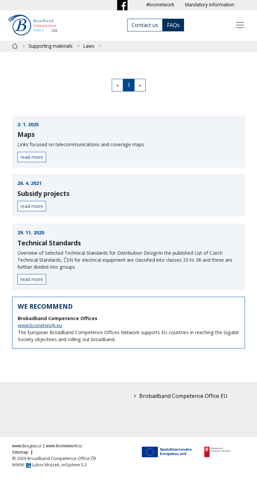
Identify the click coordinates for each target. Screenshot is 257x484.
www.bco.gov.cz (26, 446)
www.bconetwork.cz (64, 446)
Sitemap (20, 452)
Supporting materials (50, 46)
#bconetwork (160, 4)
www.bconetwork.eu (40, 325)
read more (31, 157)
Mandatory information (209, 4)
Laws (88, 46)
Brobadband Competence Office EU (183, 396)
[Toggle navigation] (240, 25)
